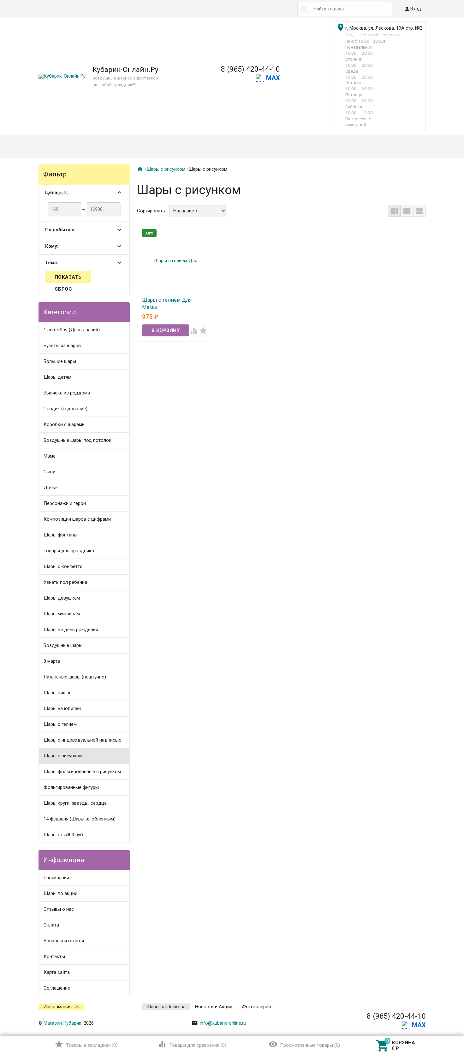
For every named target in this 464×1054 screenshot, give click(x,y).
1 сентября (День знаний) (72, 330)
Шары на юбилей (62, 708)
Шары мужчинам (62, 614)
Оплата (51, 925)
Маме (50, 456)
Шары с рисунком (63, 756)
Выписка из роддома (67, 393)
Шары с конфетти (63, 566)
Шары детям (57, 377)
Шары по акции (60, 893)
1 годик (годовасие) (65, 409)
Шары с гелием (60, 724)
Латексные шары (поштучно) (75, 677)
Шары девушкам (62, 598)
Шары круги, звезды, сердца (75, 803)
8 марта (52, 661)
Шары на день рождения (71, 629)
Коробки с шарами (64, 424)
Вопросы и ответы (64, 941)
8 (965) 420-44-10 (250, 69)
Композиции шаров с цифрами (77, 519)
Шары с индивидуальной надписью (83, 740)
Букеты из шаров (62, 345)
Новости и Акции (213, 1007)
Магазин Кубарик (62, 1023)
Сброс (63, 289)
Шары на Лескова (166, 1007)
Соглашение (57, 988)
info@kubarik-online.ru (219, 1023)
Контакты (54, 956)
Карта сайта (57, 972)
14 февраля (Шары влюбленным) (80, 819)
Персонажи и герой (65, 503)
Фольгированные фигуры (71, 787)
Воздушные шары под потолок (77, 440)
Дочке (51, 487)
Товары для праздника (69, 551)
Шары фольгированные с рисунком (82, 771)
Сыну (49, 472)
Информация (57, 1007)
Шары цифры (58, 693)
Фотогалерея (256, 1007)
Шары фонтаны (60, 535)
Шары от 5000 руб (63, 835)
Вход (412, 9)
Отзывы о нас (59, 909)
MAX (273, 78)
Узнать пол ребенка (65, 582)
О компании (56, 877)
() (86, 1044)
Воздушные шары (63, 645)
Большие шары (60, 361)
